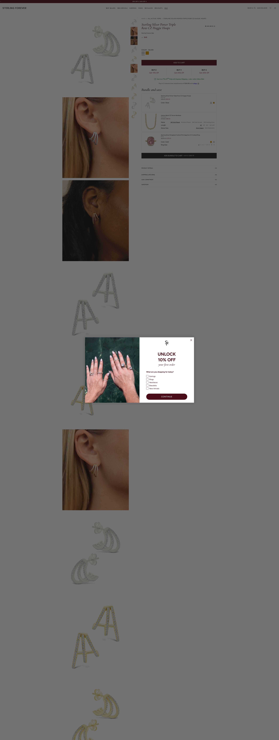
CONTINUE (166, 396)
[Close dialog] (191, 340)
